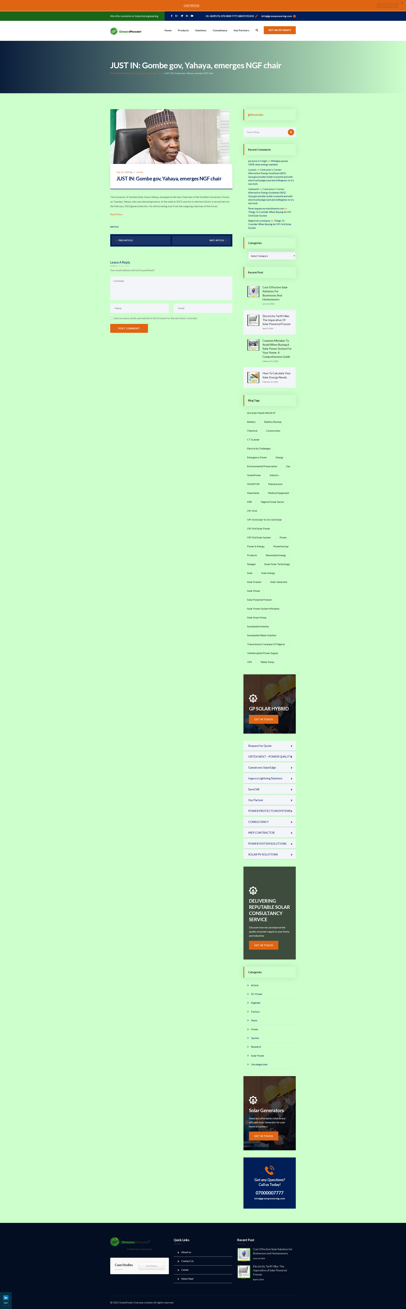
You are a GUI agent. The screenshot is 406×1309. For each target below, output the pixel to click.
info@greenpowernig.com (276, 15)
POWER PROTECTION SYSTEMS (269, 811)
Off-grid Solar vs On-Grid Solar (264, 519)
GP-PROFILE (387, 5)
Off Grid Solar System (259, 537)
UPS (249, 661)
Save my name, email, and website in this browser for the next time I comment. (155, 318)
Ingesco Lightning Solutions (265, 778)
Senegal (251, 564)
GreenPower (254, 475)
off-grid (252, 510)
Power (283, 537)
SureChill (253, 789)
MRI (249, 501)
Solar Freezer (254, 581)
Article (140, 172)
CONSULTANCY (258, 822)
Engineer (256, 1002)
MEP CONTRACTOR (261, 832)
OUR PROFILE (192, 5)
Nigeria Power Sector (272, 501)
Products (183, 30)
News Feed (187, 1278)
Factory (255, 1011)
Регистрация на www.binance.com (266, 208)
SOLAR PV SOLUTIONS (263, 854)
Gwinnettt (253, 189)
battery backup (273, 421)
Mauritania (253, 492)
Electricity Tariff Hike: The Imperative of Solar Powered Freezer (276, 320)
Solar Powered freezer (259, 599)
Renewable (257, 114)
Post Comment (129, 328)
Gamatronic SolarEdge (262, 767)
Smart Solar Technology (277, 564)
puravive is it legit (257, 160)
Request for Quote (260, 745)
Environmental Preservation (262, 466)
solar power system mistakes (263, 608)
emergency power (257, 457)
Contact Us (187, 1260)
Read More (116, 214)
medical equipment (278, 492)
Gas (288, 466)
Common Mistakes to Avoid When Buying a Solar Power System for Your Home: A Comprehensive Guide (277, 348)
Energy (279, 457)
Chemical (252, 430)
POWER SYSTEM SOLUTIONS (267, 843)
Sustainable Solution (258, 626)
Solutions (200, 30)
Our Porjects (151, 1266)
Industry (274, 475)
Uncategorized (259, 1064)
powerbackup (281, 546)
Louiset (252, 169)
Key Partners (241, 30)
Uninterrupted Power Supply (262, 652)
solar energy (268, 572)
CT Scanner (253, 439)
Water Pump (267, 661)
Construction (273, 430)
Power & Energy (256, 546)
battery (251, 421)
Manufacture (275, 483)
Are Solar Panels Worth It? (261, 412)
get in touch (263, 719)
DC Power (256, 993)
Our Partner (255, 800)
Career (185, 1269)
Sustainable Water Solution (261, 635)
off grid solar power (258, 528)
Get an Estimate (279, 30)
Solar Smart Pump (256, 617)
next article (217, 240)
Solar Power (253, 590)
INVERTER (253, 483)
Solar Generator (279, 581)
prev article (125, 240)
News (254, 1020)
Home (168, 30)
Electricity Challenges (259, 448)
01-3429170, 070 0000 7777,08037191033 (230, 15)
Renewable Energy (276, 555)
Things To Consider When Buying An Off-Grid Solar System (269, 224)
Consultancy (220, 30)
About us (186, 1252)
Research (256, 1046)
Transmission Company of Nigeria (266, 644)
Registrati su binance (259, 220)
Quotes (255, 1037)
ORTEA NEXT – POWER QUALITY (269, 756)
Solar (250, 572)
